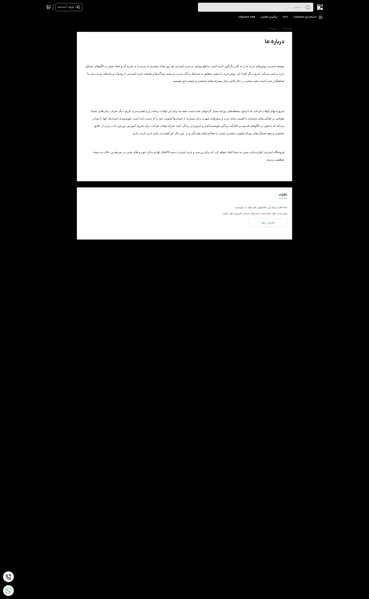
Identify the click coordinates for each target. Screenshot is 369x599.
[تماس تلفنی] (8, 576)
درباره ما (273, 28)
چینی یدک (287, 28)
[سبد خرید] (48, 7)
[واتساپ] (8, 590)
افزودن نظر (268, 223)
